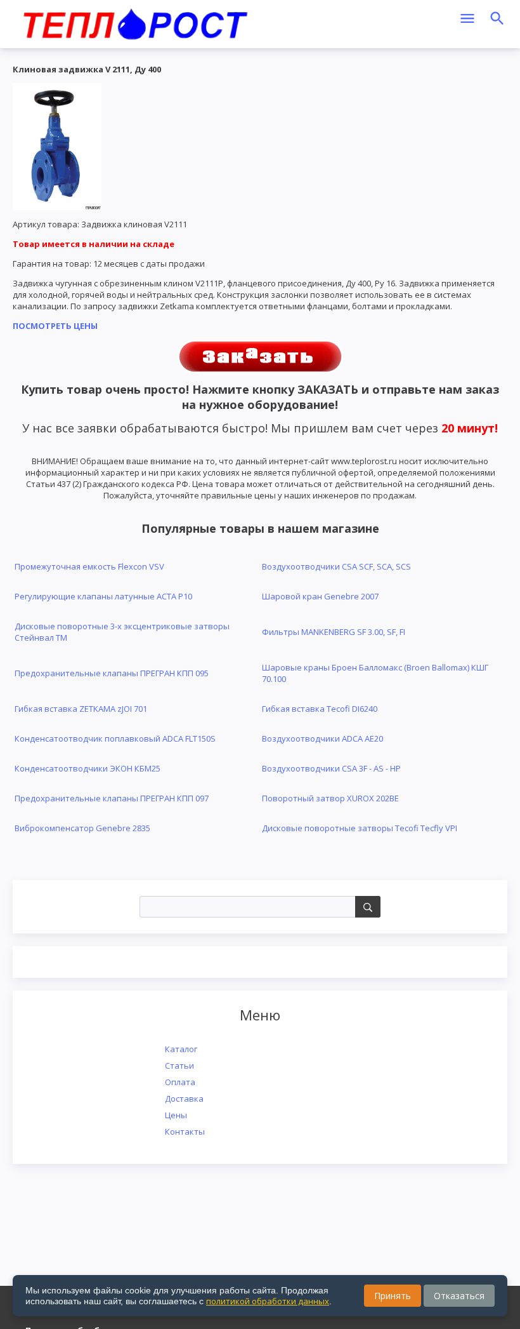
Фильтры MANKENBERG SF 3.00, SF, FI (333, 632)
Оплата (180, 1082)
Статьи (179, 1065)
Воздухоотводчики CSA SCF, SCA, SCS (336, 566)
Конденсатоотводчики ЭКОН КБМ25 (87, 768)
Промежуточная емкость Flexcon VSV (89, 566)
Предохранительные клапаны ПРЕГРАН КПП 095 (112, 673)
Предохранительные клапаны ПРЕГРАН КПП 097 (112, 798)
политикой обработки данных (267, 1301)
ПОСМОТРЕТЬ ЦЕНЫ (55, 325)
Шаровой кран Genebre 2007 (320, 596)
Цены (176, 1115)
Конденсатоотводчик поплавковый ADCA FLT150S (115, 738)
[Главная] (135, 22)
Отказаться (459, 1296)
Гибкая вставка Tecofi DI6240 (319, 708)
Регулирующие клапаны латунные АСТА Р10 (103, 596)
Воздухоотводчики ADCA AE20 (322, 738)
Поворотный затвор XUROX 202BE (330, 798)
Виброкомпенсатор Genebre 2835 (82, 828)
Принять (392, 1296)
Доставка (184, 1098)
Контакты (185, 1131)
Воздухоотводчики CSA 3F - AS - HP (331, 768)
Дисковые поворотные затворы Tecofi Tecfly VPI (359, 828)
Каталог (181, 1049)
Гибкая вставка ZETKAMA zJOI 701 (81, 708)
